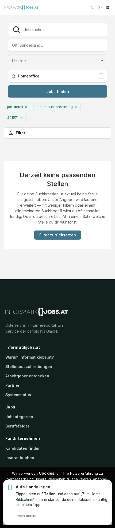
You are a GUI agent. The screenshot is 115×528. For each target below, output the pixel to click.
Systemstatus (18, 394)
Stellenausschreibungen (28, 366)
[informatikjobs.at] (21, 7)
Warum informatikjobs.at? (29, 357)
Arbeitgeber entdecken (27, 376)
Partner (12, 385)
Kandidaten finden (23, 448)
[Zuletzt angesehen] (100, 7)
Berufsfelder (17, 426)
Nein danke (26, 516)
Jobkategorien (19, 416)
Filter (20, 133)
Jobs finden (57, 91)
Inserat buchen (19, 457)
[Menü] (107, 7)
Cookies (46, 473)
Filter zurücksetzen (57, 235)
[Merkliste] (93, 7)
